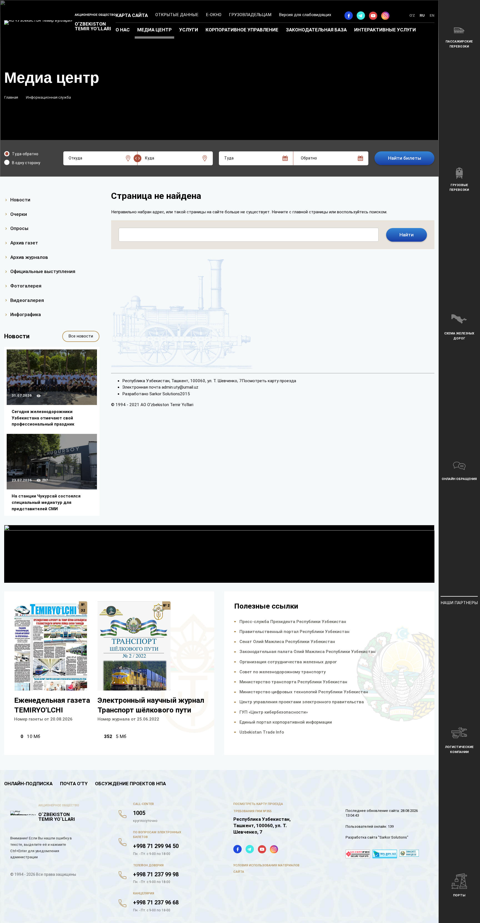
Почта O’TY (74, 783)
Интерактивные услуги (385, 29)
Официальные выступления (42, 271)
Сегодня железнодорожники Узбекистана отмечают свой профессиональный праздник (43, 418)
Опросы (19, 228)
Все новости (80, 336)
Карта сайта (132, 15)
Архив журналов (29, 257)
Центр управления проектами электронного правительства (301, 701)
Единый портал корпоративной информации (285, 722)
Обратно (309, 158)
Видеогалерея (27, 300)
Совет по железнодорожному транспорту (282, 671)
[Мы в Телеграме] (361, 15)
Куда (149, 158)
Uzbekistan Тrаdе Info (261, 732)
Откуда (75, 158)
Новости (20, 199)
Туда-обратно (25, 154)
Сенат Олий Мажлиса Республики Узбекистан (287, 641)
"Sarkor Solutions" (393, 837)
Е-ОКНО (213, 14)
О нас (123, 29)
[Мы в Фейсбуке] (348, 15)
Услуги (188, 29)
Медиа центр (154, 29)
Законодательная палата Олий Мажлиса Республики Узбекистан (307, 651)
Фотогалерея (25, 286)
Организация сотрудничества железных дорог (288, 661)
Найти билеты (404, 158)
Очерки (18, 214)
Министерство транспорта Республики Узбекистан (293, 681)
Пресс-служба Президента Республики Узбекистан (292, 621)
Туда (229, 158)
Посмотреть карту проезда (269, 380)
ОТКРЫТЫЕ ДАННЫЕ (176, 14)
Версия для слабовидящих (305, 14)
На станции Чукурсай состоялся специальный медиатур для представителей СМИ (46, 502)
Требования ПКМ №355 (252, 811)
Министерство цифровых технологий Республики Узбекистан (303, 691)
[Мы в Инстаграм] (385, 15)
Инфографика (25, 314)
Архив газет (24, 243)
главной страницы (310, 211)
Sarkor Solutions (164, 393)
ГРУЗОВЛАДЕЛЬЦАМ (250, 14)
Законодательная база (316, 29)
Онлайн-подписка (28, 783)
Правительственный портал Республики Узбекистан (294, 631)
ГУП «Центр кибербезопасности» (273, 712)
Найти (406, 234)
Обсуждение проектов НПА (130, 783)
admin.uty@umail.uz (180, 387)
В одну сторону (26, 163)
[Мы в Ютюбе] (373, 15)
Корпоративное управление (242, 29)
